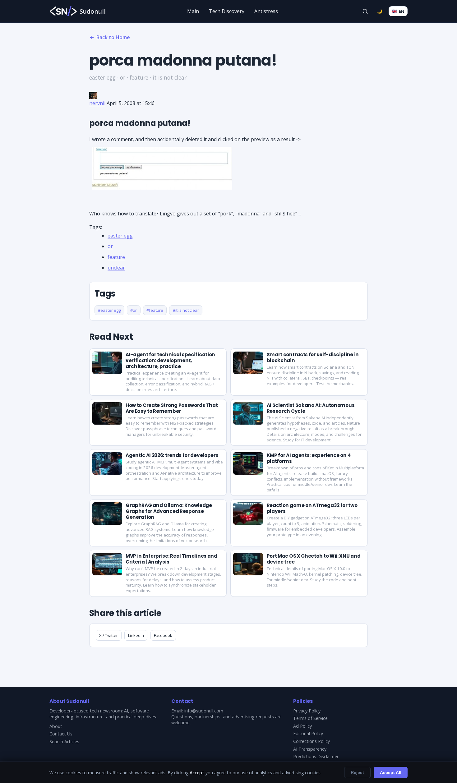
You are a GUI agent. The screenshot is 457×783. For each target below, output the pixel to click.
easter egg (120, 235)
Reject (357, 772)
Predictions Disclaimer (316, 756)
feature (116, 257)
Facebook (163, 635)
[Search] (365, 11)
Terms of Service (310, 718)
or (110, 246)
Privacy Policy (307, 711)
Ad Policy (302, 726)
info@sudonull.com (203, 711)
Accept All (390, 772)
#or (133, 310)
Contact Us (60, 734)
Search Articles (64, 741)
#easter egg (109, 310)
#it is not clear (186, 310)
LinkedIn (136, 635)
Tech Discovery (226, 11)
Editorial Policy (308, 733)
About (55, 726)
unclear (116, 267)
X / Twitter (108, 635)
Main (193, 11)
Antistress (266, 11)
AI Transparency (309, 749)
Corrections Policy (311, 741)
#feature (154, 310)
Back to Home (113, 37)
